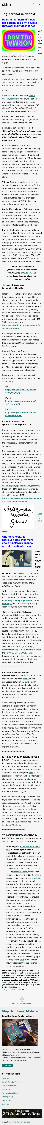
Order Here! (7, 1065)
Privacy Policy (7, 1097)
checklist (36, 878)
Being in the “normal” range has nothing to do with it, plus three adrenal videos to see (19, 22)
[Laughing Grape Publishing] (20, 1045)
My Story (5, 1078)
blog (11, 381)
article (26, 678)
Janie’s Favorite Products (12, 1082)
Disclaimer (6, 1089)
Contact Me (6, 1100)
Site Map (5, 1104)
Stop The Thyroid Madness (19, 1122)
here (19, 615)
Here (32, 634)
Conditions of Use (9, 1086)
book (4, 982)
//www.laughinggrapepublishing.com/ (19, 485)
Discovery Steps (19, 871)
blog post (21, 573)
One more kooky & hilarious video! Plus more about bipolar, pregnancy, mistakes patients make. (17, 541)
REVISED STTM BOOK (16, 653)
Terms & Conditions (10, 1093)
